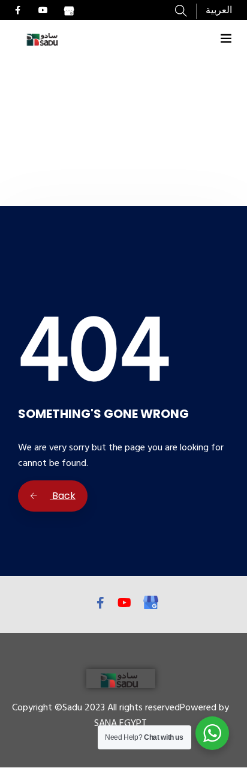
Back (63, 496)
